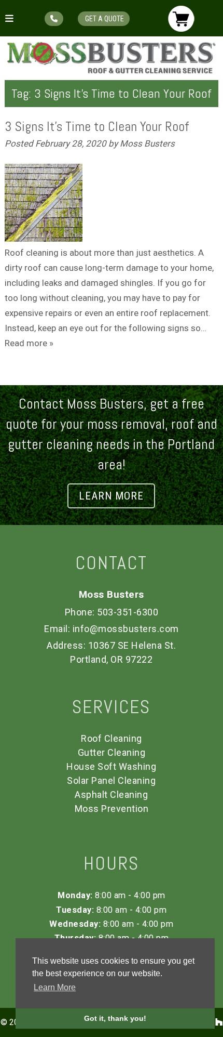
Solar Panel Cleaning (111, 780)
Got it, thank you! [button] (115, 1018)
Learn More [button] (55, 987)
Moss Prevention (112, 808)
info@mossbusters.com (126, 628)
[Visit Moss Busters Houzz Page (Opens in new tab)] (218, 1022)
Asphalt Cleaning (111, 794)
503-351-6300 (127, 612)
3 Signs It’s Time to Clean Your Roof (97, 126)
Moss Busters (147, 143)
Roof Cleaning (111, 738)
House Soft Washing (111, 766)
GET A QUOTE (103, 19)
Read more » (29, 343)
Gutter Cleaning (112, 752)
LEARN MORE (111, 496)
